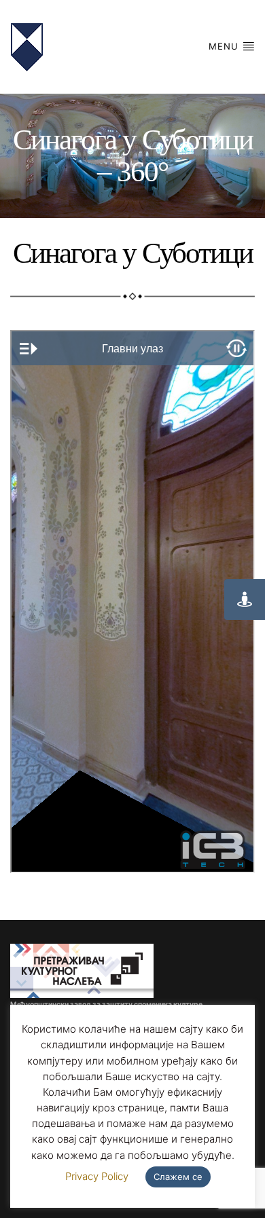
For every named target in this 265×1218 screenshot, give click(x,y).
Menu (225, 46)
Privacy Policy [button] (96, 1176)
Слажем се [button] (178, 1176)
